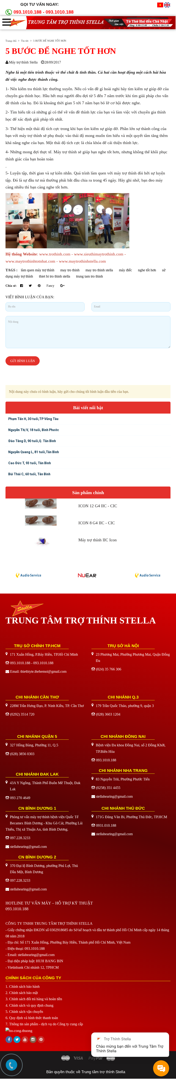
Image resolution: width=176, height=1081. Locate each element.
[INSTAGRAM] (33, 1039)
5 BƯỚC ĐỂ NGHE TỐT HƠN (61, 51)
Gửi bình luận (22, 361)
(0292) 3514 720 (22, 714)
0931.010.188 (106, 825)
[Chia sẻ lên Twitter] (31, 286)
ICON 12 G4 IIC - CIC (97, 506)
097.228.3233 (20, 838)
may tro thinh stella (99, 270)
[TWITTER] (17, 1039)
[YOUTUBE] (25, 1039)
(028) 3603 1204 (108, 714)
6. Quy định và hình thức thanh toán (32, 1018)
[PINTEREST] (41, 1039)
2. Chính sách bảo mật (22, 993)
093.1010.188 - (29, 11)
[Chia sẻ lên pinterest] (39, 286)
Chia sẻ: (11, 285)
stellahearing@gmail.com (114, 796)
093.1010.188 (60, 11)
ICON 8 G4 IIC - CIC (96, 523)
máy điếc (125, 270)
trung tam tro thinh (89, 276)
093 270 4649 (20, 798)
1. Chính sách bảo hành (23, 986)
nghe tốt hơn (147, 270)
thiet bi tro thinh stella (54, 276)
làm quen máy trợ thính (37, 270)
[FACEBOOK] (9, 1039)
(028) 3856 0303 (22, 754)
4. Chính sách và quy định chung (29, 1005)
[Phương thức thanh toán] (88, 1058)
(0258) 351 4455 (108, 788)
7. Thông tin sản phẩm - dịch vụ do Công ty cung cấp (44, 1024)
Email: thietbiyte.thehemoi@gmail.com (38, 671)
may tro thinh (70, 270)
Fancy (51, 285)
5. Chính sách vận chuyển (24, 1012)
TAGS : (12, 270)
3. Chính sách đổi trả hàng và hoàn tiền (34, 999)
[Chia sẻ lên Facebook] (22, 286)
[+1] (62, 286)
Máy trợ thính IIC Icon (97, 540)
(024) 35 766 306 (108, 669)
